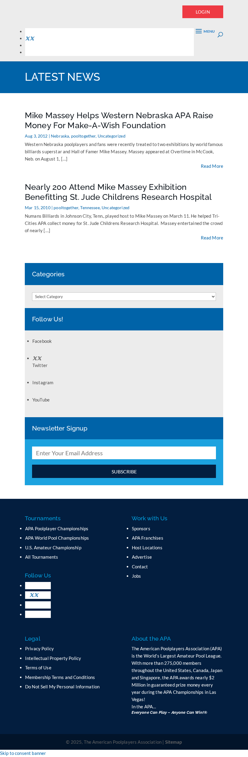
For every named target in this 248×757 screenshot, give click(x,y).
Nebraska (60, 135)
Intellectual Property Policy (53, 658)
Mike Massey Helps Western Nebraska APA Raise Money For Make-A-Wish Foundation (119, 120)
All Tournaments (41, 557)
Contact (140, 566)
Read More (212, 166)
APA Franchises (147, 538)
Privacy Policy (39, 648)
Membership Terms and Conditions (60, 677)
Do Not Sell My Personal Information (62, 686)
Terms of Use (38, 667)
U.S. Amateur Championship (53, 547)
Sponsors (141, 528)
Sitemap (173, 742)
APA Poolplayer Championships (56, 528)
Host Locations (147, 547)
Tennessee (90, 207)
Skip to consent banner (23, 753)
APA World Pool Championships (57, 538)
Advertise (142, 557)
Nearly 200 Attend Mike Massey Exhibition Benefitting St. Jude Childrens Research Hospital (118, 191)
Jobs (136, 576)
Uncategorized (112, 135)
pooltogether (83, 135)
